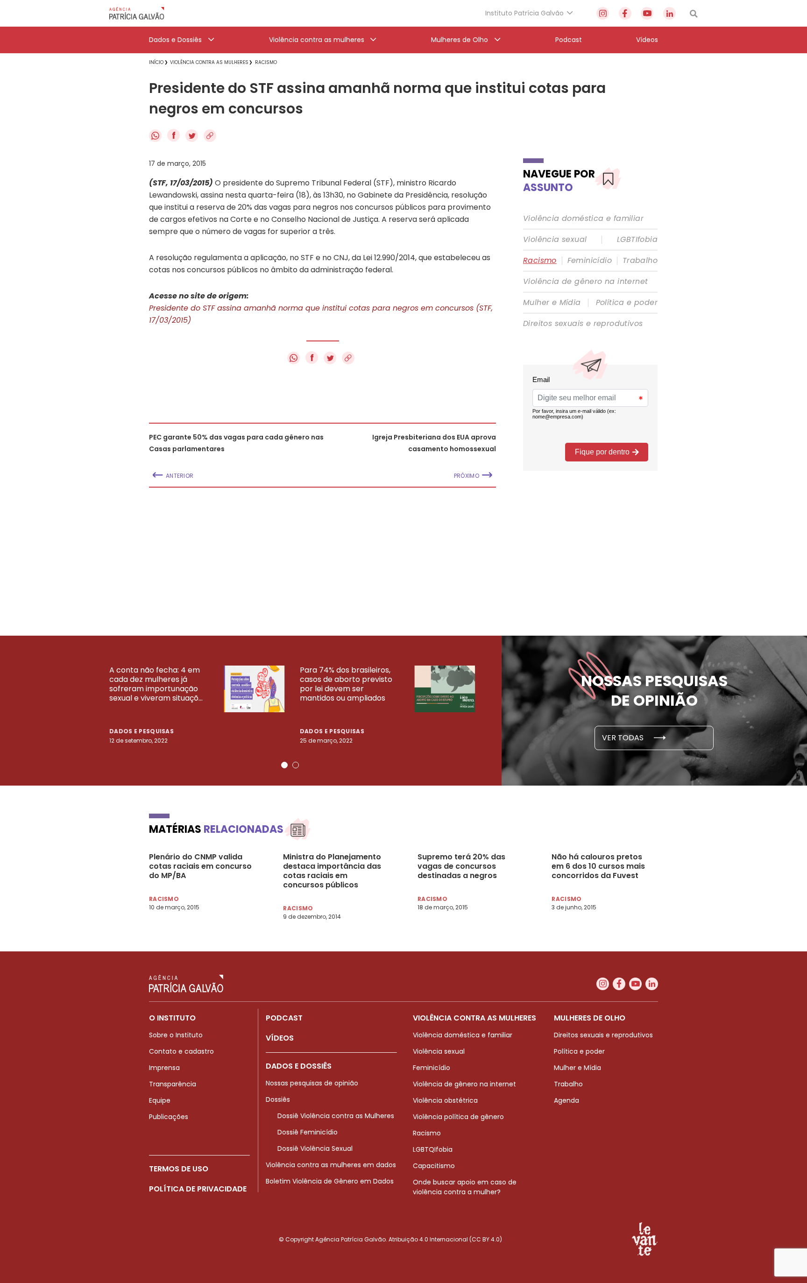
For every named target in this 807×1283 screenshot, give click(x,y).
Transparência (172, 1084)
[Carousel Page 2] (295, 765)
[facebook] (625, 13)
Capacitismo (434, 1165)
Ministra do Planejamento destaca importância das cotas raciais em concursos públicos (332, 871)
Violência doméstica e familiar (583, 218)
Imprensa (164, 1067)
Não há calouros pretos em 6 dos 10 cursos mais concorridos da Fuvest (598, 866)
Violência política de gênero (458, 1116)
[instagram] (602, 13)
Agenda (566, 1100)
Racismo (540, 260)
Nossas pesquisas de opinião (312, 1083)
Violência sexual (555, 239)
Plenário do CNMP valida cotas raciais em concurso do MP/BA (200, 866)
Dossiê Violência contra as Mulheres (335, 1115)
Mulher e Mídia (552, 302)
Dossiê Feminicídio (307, 1132)
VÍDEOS (280, 1038)
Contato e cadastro (181, 1051)
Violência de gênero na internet (585, 281)
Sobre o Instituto (176, 1035)
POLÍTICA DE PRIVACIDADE (198, 1189)
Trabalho (640, 260)
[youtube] (647, 13)
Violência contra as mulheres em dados (331, 1165)
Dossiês (278, 1099)
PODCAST (284, 1018)
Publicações (168, 1116)
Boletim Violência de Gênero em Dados (330, 1181)
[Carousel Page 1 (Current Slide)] (284, 765)
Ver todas (623, 737)
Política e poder (627, 302)
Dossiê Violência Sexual (315, 1148)
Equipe (159, 1100)
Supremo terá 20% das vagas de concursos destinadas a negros (461, 866)
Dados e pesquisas (141, 731)
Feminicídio (589, 260)
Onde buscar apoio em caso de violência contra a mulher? (465, 1187)
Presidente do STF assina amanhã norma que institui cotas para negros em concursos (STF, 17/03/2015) (321, 314)
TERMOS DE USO (178, 1168)
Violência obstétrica (445, 1100)
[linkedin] (669, 13)
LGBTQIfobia (433, 1149)
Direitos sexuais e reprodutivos (583, 323)
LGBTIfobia (637, 239)
